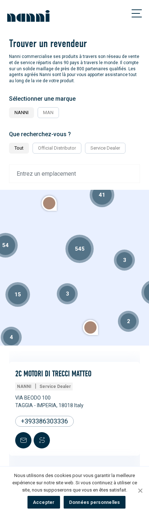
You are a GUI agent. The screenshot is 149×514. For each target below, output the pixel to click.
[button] (90, 327)
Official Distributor (57, 148)
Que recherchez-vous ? (40, 134)
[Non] (140, 490)
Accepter (44, 502)
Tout (19, 148)
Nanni (21, 112)
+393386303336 (44, 421)
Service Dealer (105, 148)
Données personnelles (94, 502)
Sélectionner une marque (42, 98)
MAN (48, 112)
